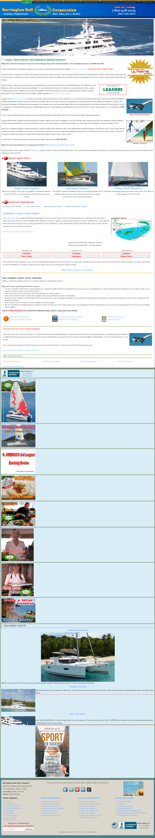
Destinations (72, 2)
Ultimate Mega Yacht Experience (129, 810)
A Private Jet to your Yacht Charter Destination (21, 329)
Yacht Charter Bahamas (88, 361)
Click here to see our (92, 69)
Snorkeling (121, 804)
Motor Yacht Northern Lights (90, 804)
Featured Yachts (11, 815)
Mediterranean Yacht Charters (54, 808)
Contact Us (147, 2)
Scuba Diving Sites (124, 801)
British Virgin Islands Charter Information (77, 270)
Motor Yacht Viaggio (87, 813)
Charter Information (124, 798)
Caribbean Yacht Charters (52, 801)
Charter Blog (130, 2)
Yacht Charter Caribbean (51, 361)
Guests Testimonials (125, 808)
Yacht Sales (10, 813)
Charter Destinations (50, 798)
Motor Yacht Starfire (78, 714)
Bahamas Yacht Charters (52, 804)
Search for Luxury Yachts (61, 93)
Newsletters (10, 810)
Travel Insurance (110, 2)
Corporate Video (11, 804)
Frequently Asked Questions (128, 815)
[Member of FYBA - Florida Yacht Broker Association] (114, 825)
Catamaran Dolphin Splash (77, 630)
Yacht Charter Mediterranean (13, 366)
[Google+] (89, 789)
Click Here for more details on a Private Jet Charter (21, 350)
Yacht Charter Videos (13, 806)
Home (26, 2)
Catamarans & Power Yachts (90, 815)
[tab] (12, 206)
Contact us (35, 150)
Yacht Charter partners (11, 361)
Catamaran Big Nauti (87, 808)
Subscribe (29, 829)
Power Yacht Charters (26, 188)
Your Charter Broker (13, 808)
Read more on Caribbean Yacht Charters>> (18, 232)
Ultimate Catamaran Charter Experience (132, 813)
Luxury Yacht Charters (88, 798)
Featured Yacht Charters (89, 817)
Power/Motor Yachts (50, 810)
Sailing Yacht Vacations (128, 188)
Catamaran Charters (77, 188)
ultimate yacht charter (19, 99)
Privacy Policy (11, 820)
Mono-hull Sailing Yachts (52, 815)
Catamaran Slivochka (77, 687)
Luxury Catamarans (50, 813)
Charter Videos (90, 2)
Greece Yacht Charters (51, 806)
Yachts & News (11, 817)
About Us (39, 2)
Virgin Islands (11, 218)
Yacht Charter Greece (125, 361)
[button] (5, 37)
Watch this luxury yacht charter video (60, 145)
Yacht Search (54, 2)
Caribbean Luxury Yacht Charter (21, 213)
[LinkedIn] (83, 789)
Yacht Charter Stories (125, 806)
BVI (47, 221)
